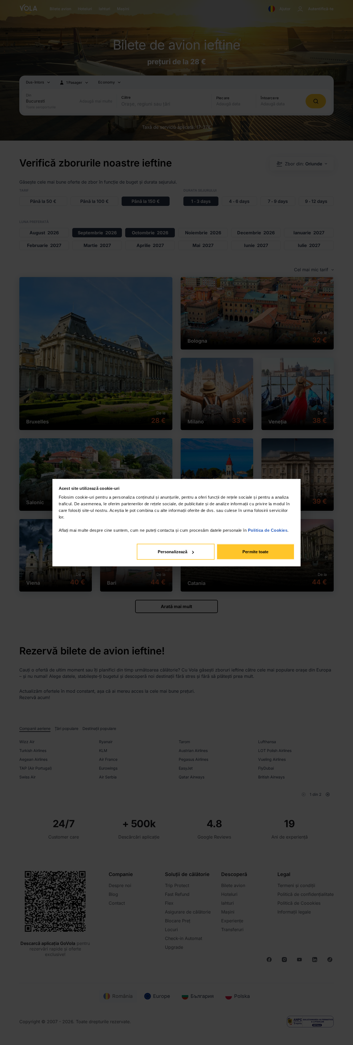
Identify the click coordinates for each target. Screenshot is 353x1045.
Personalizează (172, 551)
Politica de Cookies (268, 530)
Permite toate (255, 551)
